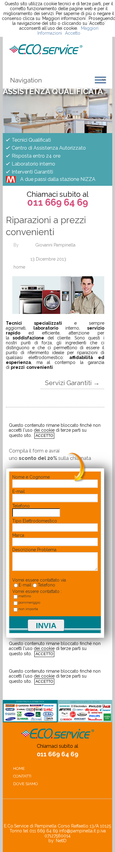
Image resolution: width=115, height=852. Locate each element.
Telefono (21, 505)
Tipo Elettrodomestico (34, 520)
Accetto (44, 436)
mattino (24, 596)
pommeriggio (29, 603)
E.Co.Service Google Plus (57, 812)
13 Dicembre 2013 (48, 259)
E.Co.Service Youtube (68, 812)
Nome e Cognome (31, 477)
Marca (18, 535)
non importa (28, 609)
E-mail (18, 491)
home (19, 267)
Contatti (22, 776)
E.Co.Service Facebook (46, 812)
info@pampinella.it (77, 830)
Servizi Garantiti (72, 383)
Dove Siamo (25, 783)
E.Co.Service (45, 49)
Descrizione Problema (34, 549)
